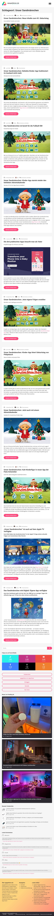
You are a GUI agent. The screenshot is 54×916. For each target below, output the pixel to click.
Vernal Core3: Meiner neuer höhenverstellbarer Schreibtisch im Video (21, 826)
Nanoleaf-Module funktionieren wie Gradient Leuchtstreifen (19, 765)
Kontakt (27, 686)
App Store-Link (24, 108)
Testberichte (27, 674)
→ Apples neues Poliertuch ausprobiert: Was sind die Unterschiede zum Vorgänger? (18, 857)
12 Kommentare (24, 587)
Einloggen (27, 682)
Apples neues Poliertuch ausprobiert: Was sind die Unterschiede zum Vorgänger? (24, 813)
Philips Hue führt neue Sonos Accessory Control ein (16, 734)
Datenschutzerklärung (26, 888)
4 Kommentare (21, 68)
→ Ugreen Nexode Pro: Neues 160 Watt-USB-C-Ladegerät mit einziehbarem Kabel (17, 849)
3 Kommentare (24, 526)
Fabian (17, 15)
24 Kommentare (24, 239)
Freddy (16, 526)
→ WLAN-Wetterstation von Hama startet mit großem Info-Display (14, 864)
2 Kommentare (25, 407)
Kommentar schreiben (27, 15)
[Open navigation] (50, 3)
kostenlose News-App (7, 899)
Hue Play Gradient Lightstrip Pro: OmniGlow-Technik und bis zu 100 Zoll (22, 799)
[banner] (10, 4)
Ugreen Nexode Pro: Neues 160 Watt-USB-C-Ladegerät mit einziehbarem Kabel (41, 894)
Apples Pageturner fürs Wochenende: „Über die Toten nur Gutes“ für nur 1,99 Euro (42, 886)
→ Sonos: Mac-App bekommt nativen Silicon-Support (12, 841)
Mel (18, 177)
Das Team (27, 689)
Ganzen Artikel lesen (11, 57)
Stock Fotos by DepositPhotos (32, 914)
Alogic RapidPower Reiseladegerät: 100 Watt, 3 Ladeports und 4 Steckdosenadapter (24, 817)
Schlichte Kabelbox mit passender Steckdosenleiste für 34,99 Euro (20, 808)
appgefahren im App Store (27, 678)
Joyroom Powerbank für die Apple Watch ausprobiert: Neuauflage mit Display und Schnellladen (27, 822)
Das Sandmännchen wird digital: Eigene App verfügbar (25, 590)
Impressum (23, 886)
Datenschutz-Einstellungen (46, 914)
